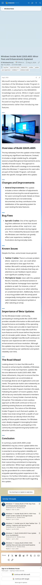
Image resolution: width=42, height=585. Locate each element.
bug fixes (6, 67)
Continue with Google (22, 579)
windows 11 (15, 70)
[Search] (40, 3)
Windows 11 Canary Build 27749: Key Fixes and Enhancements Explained (20, 505)
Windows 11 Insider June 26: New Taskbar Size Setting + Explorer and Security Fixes (21, 524)
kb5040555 (24, 67)
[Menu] (2, 3)
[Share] (36, 77)
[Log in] (28, 3)
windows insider (24, 70)
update (37, 67)
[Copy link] (39, 77)
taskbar (31, 67)
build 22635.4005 (15, 67)
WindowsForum (8, 62)
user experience (6, 70)
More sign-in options (21, 582)
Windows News (21, 507)
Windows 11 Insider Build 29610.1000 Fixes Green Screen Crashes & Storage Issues (21, 514)
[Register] (32, 3)
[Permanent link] (36, 148)
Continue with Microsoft (22, 574)
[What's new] (36, 3)
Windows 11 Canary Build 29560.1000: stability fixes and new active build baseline (20, 544)
